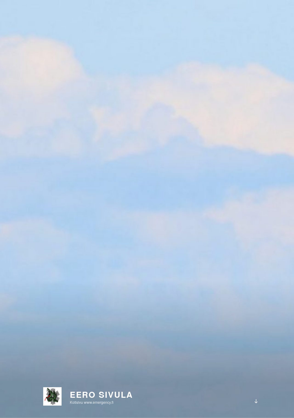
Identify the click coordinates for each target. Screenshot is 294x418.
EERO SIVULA (101, 394)
